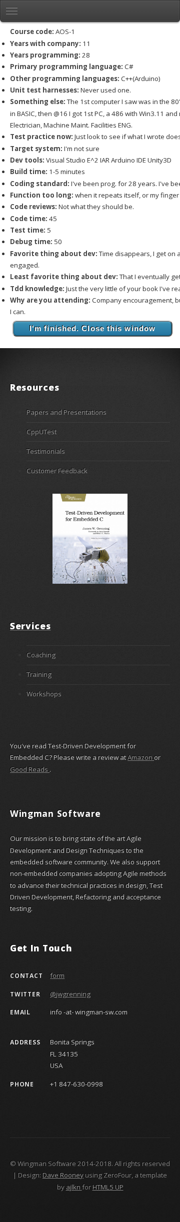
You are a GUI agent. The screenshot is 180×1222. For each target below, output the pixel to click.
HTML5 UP (108, 1186)
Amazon (141, 757)
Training (39, 674)
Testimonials (45, 451)
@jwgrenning (70, 993)
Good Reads (30, 769)
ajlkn (74, 1186)
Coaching (41, 654)
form (57, 975)
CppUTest (41, 431)
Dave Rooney (63, 1174)
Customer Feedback (57, 470)
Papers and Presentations (66, 412)
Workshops (44, 693)
